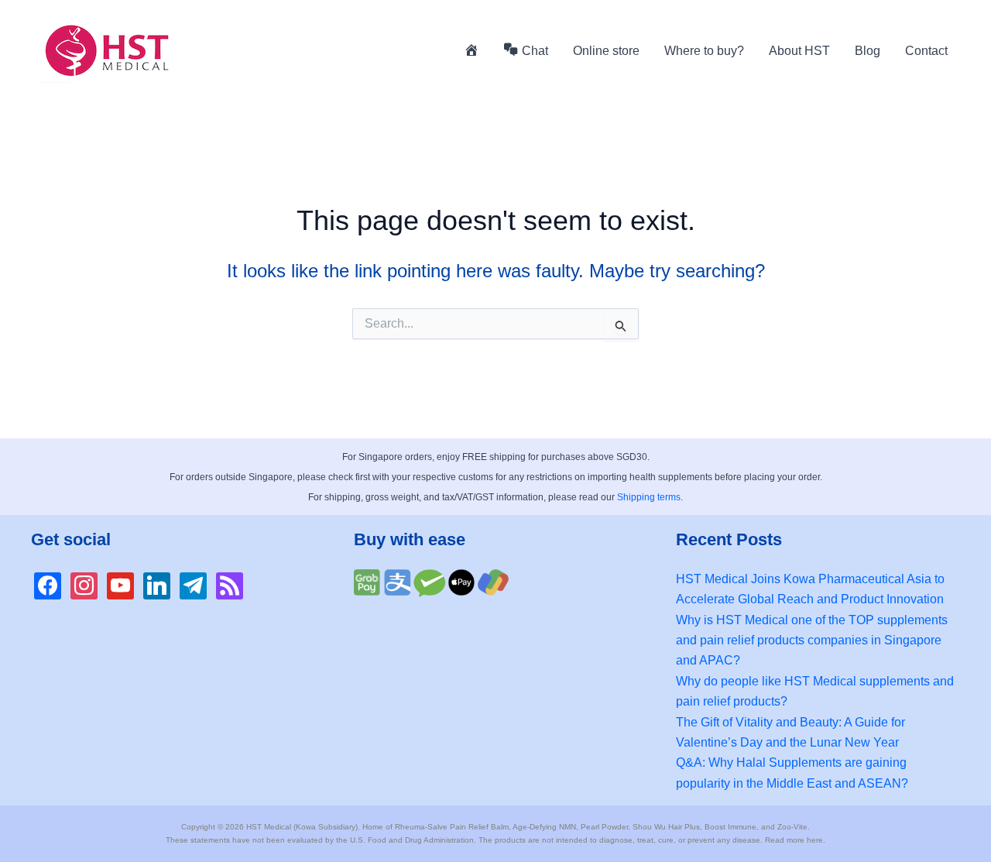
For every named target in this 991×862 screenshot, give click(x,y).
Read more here (794, 840)
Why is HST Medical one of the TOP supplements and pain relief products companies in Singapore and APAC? (812, 640)
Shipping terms (649, 497)
